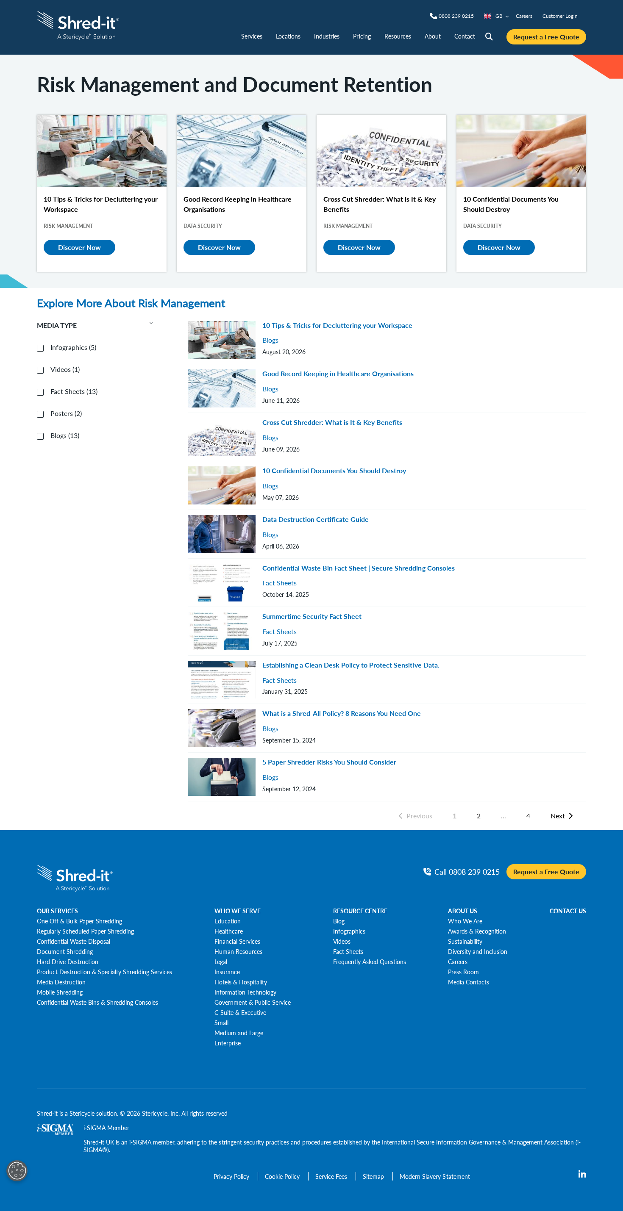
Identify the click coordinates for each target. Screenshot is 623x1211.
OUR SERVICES (57, 910)
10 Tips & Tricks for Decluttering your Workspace (337, 325)
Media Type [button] (57, 325)
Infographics (73, 347)
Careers (524, 15)
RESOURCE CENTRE (360, 910)
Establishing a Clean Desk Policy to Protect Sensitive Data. (350, 665)
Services (251, 36)
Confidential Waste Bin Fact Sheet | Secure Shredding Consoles (358, 568)
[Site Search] (489, 37)
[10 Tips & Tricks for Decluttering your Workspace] (102, 151)
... (503, 815)
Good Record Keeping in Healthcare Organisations (338, 373)
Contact (464, 36)
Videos (65, 369)
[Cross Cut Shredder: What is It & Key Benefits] (381, 151)
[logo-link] (78, 24)
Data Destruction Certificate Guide (315, 519)
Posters (66, 413)
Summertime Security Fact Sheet (312, 616)
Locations (288, 36)
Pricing (361, 36)
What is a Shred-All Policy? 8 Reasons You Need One (341, 713)
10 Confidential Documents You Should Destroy (334, 470)
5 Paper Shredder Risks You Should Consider (329, 762)
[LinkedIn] (582, 1174)
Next (558, 815)
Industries (326, 36)
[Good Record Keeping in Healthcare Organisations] (241, 151)
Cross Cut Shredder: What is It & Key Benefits (332, 422)
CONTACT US (568, 910)
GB (499, 15)
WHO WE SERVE (237, 910)
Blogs (64, 435)
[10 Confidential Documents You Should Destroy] (521, 151)
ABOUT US (462, 910)
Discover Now (79, 247)
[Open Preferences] (17, 1170)
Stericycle (82, 1113)
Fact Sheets (73, 391)
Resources (397, 36)
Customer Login (560, 15)
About (433, 36)
